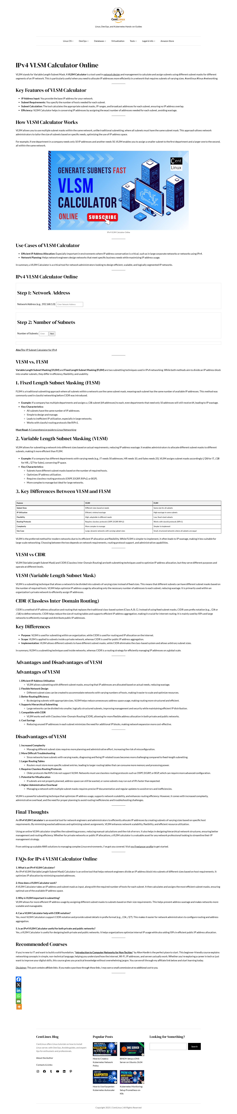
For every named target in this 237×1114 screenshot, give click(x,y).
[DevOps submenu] (88, 41)
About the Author (44, 1058)
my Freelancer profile (142, 846)
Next (52, 334)
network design (112, 74)
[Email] (18, 1001)
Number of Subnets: (28, 333)
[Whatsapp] (18, 996)
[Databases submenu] (105, 41)
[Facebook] (18, 979)
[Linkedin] (18, 990)
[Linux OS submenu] (73, 41)
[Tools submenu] (136, 41)
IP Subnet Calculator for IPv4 (41, 349)
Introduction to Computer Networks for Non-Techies (103, 952)
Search (194, 1046)
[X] (18, 985)
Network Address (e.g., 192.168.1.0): (36, 304)
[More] (19, 1007)
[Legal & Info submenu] (154, 41)
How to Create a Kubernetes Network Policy (103, 1062)
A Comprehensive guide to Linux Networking (52, 429)
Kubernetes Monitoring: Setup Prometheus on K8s (131, 1090)
